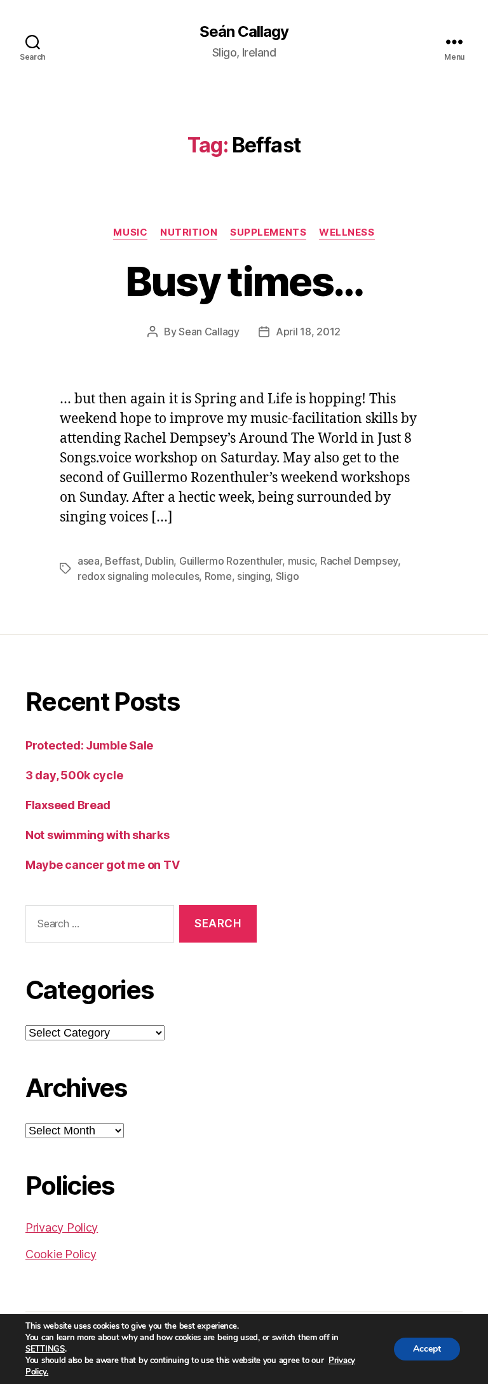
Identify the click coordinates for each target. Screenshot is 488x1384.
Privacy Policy (61, 1227)
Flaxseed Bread (68, 805)
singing (253, 576)
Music (130, 232)
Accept (427, 1349)
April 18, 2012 (308, 331)
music (301, 560)
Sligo (287, 576)
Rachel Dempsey (359, 560)
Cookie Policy (61, 1254)
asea (89, 560)
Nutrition (188, 232)
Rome (218, 576)
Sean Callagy (209, 331)
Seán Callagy (244, 31)
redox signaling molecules (138, 576)
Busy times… (244, 281)
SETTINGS (45, 1349)
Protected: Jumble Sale (89, 745)
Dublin (159, 560)
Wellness (346, 232)
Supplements (268, 232)
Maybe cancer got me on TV (102, 864)
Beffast (122, 560)
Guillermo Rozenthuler (230, 560)
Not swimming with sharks (97, 835)
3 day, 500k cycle (74, 775)
